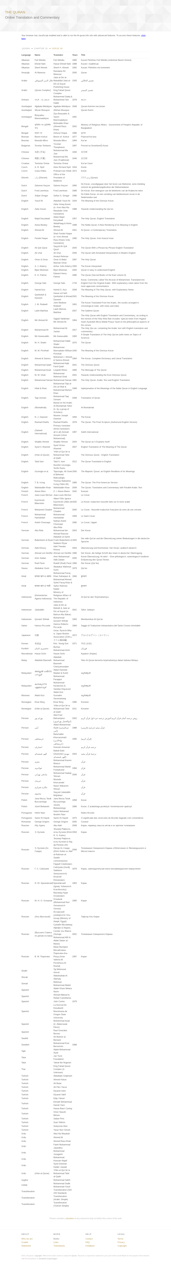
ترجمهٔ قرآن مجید (88, 754)
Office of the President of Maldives (59, 177)
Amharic (25, 100)
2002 (74, 126)
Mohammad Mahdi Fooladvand (62, 768)
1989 (74, 190)
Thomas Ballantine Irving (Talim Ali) (62, 482)
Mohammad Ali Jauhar (60, 330)
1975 (74, 818)
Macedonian (27, 653)
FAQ (88, 1242)
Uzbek (24, 1185)
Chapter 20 (40, 48)
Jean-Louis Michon (43, 495)
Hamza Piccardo (42, 625)
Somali (24, 983)
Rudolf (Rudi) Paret (62, 563)
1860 (74, 185)
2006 (74, 253)
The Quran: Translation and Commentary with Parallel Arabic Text (111, 487)
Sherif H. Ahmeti (61, 67)
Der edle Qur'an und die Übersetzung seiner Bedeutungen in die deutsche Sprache (115, 540)
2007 (74, 311)
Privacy (121, 1242)
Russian (25, 825)
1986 (74, 133)
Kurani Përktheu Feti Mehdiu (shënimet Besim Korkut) (106, 60)
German (25, 530)
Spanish (25, 990)
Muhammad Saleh (61, 1180)
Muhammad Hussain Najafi (60, 1159)
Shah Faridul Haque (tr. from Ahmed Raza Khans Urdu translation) (62, 238)
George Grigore (42, 822)
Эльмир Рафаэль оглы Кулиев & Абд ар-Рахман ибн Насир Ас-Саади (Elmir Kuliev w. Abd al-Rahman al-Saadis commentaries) (62, 849)
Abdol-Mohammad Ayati (61, 1051)
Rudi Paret (40, 563)
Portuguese (26, 813)
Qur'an (84, 568)
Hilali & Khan (41, 388)
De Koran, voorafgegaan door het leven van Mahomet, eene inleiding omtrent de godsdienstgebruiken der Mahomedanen (113, 185)
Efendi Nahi (40, 64)
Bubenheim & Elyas (44, 540)
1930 (74, 350)
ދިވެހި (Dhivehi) (41, 177)
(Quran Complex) (43, 90)
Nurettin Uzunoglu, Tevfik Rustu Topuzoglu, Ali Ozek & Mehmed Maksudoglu (62, 471)
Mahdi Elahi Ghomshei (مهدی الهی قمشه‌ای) (61, 753)
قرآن (83, 762)
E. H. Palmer (41, 275)
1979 (74, 568)
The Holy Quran (88, 259)
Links (55, 1242)
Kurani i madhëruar (90, 64)
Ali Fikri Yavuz (60, 1087)
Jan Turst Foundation (58, 1057)
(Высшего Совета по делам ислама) (43, 934)
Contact (89, 1239)
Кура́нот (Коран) (89, 653)
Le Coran (85, 495)
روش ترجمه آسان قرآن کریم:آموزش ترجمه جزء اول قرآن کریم (109, 718)
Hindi (23, 576)
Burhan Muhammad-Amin (61, 648)
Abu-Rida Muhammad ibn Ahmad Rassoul (60, 530)
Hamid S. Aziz (60, 290)
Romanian (26, 822)
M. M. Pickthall (42, 350)
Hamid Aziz (40, 290)
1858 (74, 800)
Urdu (23, 1133)
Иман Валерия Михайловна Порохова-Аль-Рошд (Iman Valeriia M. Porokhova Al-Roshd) (60, 956)
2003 (74, 442)
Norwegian (26, 702)
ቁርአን (83, 100)
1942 (74, 491)
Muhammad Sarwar (44, 380)
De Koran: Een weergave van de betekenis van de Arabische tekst (112, 190)
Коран (84, 832)
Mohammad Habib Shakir (61, 342)
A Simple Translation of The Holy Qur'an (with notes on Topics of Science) (111, 336)
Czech (24, 167)
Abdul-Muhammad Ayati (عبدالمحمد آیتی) (61, 727)
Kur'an (84, 140)
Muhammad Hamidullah (40, 516)
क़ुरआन (84, 576)
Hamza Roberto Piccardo (60, 626)
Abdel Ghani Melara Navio (62, 990)
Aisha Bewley (41, 225)
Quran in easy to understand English (98, 270)
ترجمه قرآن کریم (88, 747)
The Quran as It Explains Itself (95, 442)
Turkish (24, 1076)
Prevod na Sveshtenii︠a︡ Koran (94, 145)
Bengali (24, 126)
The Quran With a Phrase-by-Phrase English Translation (107, 248)
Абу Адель (40, 825)
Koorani (84, 491)
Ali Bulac (57, 1083)
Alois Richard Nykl (62, 167)
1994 (74, 140)
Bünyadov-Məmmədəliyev (42, 117)
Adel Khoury (40, 548)
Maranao (25, 695)
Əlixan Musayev (42, 110)
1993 (74, 336)
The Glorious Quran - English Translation (100, 455)
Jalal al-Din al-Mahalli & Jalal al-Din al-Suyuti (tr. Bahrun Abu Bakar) (62, 610)
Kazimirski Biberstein (40, 502)
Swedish (25, 1045)
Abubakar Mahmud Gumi (62, 568)
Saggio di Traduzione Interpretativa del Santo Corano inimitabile (110, 625)
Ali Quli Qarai (41, 248)
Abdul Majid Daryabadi (58, 218)
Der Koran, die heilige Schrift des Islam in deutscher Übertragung (111, 553)
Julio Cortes (59, 1001)
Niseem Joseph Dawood (60, 417)
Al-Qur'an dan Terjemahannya (95, 597)
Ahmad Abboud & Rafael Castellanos (62, 996)
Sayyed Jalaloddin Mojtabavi (61, 794)
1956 (74, 417)
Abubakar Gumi (42, 568)
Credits (24, 1242)
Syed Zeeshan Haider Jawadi (60, 1165)
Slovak (24, 977)
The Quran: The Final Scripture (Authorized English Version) (109, 422)
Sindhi (24, 971)
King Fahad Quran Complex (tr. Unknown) (61, 1069)
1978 (74, 100)
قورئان (84, 648)
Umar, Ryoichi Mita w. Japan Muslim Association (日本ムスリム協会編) (62, 635)
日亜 (37, 635)
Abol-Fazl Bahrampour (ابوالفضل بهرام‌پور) (62, 718)
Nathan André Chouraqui (59, 522)
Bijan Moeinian (41, 270)
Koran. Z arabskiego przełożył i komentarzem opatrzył (106, 806)
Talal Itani (39, 461)
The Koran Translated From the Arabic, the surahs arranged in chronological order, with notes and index (110, 304)
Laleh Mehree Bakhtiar (59, 311)
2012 (74, 461)
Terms (120, 1239)
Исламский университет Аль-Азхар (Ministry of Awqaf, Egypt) (62, 917)
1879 (74, 869)
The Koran (86, 417)
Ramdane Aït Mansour (59, 73)
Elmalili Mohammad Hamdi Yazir (62, 1103)
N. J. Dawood (41, 417)
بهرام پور (39, 718)
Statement (26, 1246)
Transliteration (28, 1191)
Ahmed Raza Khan (62, 1141)
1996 (74, 195)
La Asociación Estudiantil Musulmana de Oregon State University (60, 1011)
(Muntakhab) (40, 407)
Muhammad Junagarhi (58, 1152)
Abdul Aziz (40, 695)
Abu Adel (57, 825)
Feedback (90, 1246)
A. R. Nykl (39, 167)
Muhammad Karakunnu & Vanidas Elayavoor (62, 685)
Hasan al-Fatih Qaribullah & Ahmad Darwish (62, 296)
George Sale (40, 283)
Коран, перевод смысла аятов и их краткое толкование (108, 825)
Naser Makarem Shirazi (60, 787)
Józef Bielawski (42, 806)
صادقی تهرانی (41, 774)
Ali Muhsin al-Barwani (59, 1038)
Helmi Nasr (40, 813)
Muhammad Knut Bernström (61, 1045)
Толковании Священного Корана (96, 934)
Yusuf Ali (39, 201)
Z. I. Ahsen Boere (61, 491)
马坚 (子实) (40, 152)
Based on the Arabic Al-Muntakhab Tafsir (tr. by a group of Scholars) (62, 408)
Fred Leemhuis (42, 190)
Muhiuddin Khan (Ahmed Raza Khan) (60, 126)
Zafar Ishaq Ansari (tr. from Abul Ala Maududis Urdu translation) (62, 209)
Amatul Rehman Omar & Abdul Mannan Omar (60, 259)
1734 (74, 283)
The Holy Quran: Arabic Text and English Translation (105, 380)
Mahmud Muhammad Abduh (62, 983)
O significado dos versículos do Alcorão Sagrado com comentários (112, 818)
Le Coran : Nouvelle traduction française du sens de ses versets (111, 510)
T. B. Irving (40, 482)
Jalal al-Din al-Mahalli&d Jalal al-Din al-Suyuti (62, 80)
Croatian (25, 163)
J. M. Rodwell (41, 304)
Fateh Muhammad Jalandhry (61, 1146)
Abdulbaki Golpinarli (62, 1076)
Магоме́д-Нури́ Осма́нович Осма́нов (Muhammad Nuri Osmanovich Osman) (61, 901)
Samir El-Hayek (42, 818)
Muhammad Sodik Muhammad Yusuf (61, 1185)
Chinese (25, 152)
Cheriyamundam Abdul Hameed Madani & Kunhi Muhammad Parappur (61, 673)
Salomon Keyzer (42, 185)
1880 (74, 275)
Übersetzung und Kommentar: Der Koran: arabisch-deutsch (108, 548)
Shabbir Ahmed (42, 442)
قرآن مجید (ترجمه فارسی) (93, 728)
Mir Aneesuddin (42, 336)
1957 (74, 218)
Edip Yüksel (59, 1098)
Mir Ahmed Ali (41, 320)
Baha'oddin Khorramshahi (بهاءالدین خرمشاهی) (59, 739)
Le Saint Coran (88, 516)
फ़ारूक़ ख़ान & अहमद (43, 576)
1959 (74, 516)
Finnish (24, 491)
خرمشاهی (39, 739)
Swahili (24, 1038)
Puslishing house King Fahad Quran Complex (61, 90)
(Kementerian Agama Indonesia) (43, 597)
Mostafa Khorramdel (58, 781)
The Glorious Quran (90, 365)
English (24, 201)
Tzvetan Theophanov (59, 145)
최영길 (38, 643)
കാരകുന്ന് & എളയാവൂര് (41, 686)
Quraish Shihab (42, 619)
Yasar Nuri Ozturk (61, 1130)
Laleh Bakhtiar (41, 311)
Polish (24, 800)
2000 (74, 72)
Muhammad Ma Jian (60, 152)
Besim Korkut (41, 137)
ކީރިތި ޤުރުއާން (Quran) (89, 177)
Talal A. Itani (59, 461)
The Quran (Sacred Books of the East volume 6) (103, 275)
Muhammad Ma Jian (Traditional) (61, 158)
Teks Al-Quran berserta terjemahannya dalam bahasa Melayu (109, 660)
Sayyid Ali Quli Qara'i (60, 248)
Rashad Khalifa (42, 422)
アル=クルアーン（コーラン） (95, 635)
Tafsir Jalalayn (88, 610)
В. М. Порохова (42, 956)
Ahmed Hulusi (59, 1079)
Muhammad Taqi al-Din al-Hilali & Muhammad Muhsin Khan (62, 388)
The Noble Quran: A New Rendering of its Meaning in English (109, 225)
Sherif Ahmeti (41, 67)
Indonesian (26, 597)
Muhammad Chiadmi (58, 510)
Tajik (23, 1051)
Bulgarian (25, 145)
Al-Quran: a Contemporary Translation (99, 230)
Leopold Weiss (60, 370)
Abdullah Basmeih (43, 660)
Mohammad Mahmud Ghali (60, 375)
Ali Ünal (57, 253)
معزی (37, 762)
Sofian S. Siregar (61, 195)
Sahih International (89, 432)
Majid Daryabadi (42, 218)
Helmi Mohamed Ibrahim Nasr (61, 813)
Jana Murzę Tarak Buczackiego (61, 800)
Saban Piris (58, 1118)
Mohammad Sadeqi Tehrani (62, 775)
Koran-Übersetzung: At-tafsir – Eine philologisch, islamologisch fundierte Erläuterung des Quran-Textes (115, 558)
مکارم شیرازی (41, 787)
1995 (74, 739)
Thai (23, 1069)
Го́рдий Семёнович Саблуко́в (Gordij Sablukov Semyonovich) (62, 869)
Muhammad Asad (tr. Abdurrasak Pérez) (61, 1024)
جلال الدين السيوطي (44, 80)
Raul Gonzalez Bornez (60, 1032)
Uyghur (24, 1180)
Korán (84, 167)
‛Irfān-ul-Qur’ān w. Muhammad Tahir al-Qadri (61, 454)
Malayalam (26, 673)
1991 (74, 117)
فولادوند (38, 768)
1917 (74, 330)
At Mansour (40, 72)
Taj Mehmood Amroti (59, 971)
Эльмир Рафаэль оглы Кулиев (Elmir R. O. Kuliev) (62, 832)
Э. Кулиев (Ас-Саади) (42, 850)
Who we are (27, 1239)
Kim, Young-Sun (60, 643)
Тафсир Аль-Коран (90, 916)
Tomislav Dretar (42, 163)
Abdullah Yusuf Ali (61, 201)
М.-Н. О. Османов (43, 900)
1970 (74, 342)
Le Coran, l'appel (89, 522)
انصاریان (38, 747)
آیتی (36, 728)
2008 (74, 106)
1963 (74, 883)
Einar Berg (40, 702)
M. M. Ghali (40, 375)
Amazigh (25, 72)
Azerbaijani (26, 106)
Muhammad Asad (43, 370)
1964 (74, 320)
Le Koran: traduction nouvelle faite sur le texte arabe (105, 502)
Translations (59, 1246)
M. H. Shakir (40, 342)
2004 (74, 548)
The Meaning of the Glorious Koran (97, 201)
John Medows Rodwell (59, 304)
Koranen (85, 702)
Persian (25, 718)
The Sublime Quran (90, 311)
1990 (74, 238)
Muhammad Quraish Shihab (60, 619)
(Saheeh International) (41, 432)
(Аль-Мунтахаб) (42, 916)
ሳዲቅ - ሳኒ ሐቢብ (42, 100)
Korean (24, 643)
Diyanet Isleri (59, 1091)
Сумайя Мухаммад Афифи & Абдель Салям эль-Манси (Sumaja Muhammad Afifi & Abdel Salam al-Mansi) (62, 934)
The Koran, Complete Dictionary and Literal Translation (106, 358)
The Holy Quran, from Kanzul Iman (97, 238)
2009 (74, 290)
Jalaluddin (39, 610)
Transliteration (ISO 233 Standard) (62, 1191)
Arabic (24, 80)
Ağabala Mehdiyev (43, 106)
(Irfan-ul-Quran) (42, 455)
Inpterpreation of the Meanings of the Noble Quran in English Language (114, 388)
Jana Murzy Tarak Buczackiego (43, 800)
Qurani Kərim (87, 110)
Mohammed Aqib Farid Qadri (61, 365)
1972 (74, 171)
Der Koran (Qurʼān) (90, 563)
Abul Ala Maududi (61, 1133)
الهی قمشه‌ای (41, 754)
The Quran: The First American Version (99, 482)
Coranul (84, 822)
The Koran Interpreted (91, 266)
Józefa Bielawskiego (59, 806)
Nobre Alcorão (87, 813)
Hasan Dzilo (40, 653)
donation (70, 1218)
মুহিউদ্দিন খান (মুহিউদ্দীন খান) (43, 126)
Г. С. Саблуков (42, 869)
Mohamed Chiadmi (43, 510)
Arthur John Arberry (62, 266)
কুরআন (83, 133)
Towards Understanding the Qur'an (97, 209)
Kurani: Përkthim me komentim (95, 67)
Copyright (122, 1246)
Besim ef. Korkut (61, 137)
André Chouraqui (42, 522)
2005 (74, 248)
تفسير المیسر (87, 90)
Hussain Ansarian (61, 747)
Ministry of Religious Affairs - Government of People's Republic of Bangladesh (111, 126)
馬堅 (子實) (40, 158)
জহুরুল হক (38, 133)
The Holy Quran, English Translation (98, 218)
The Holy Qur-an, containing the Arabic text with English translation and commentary (114, 330)
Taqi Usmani (40, 398)
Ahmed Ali (39, 230)
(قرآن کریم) (86, 739)
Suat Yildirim (59, 1122)
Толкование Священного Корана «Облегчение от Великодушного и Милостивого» (113, 850)
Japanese (25, 635)
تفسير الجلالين (87, 80)
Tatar (23, 1057)
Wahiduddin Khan (43, 487)
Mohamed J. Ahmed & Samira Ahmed (62, 358)
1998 (74, 1045)
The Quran (86, 342)
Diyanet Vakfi (59, 1094)
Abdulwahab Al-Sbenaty (60, 977)
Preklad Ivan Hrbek (62, 171)
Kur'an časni (87, 163)
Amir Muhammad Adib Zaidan (61, 558)
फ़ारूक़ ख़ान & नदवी (42, 586)
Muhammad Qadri (43, 365)
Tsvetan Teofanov (43, 145)
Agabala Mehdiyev (62, 106)
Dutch (24, 185)
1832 (74, 502)
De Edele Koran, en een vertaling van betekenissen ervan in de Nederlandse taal (110, 196)
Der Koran (86, 530)
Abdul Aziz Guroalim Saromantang (59, 695)
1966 (74, 563)
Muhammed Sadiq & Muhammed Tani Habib (62, 99)
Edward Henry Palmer (60, 275)
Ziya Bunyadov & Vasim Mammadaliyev (61, 116)
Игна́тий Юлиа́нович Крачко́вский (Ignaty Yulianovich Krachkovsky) (62, 883)
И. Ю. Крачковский (44, 883)
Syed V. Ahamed (42, 447)
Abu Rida (39, 530)
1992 (74, 67)
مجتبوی (38, 794)
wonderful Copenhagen (48, 1259)
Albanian (25, 60)
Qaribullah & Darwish (40, 296)
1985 (74, 60)
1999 (74, 225)
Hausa (24, 568)
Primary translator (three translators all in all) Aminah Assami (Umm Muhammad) (61, 432)
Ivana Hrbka (40, 171)
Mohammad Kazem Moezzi (62, 762)
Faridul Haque (41, 238)
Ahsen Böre (40, 491)
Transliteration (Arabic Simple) (60, 1198)
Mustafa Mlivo (41, 140)
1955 (74, 266)
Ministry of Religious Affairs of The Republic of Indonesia (62, 597)
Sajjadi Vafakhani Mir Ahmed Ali (61, 320)
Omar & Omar (41, 259)
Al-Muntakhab (87, 407)
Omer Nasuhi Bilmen (59, 1113)
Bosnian (25, 137)
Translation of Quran (90, 398)
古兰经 (84, 152)
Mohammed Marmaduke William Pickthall (62, 350)
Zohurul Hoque (60, 133)
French (24, 495)
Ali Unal (38, 253)
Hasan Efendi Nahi (62, 64)
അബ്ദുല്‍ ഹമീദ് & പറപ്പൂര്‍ (43, 673)
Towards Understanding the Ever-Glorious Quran (103, 375)
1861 (74, 304)
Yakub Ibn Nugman (62, 1062)
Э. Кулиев (40, 832)
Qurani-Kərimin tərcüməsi (93, 106)
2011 (74, 708)
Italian (24, 625)
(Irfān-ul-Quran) (42, 708)
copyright (38, 1256)
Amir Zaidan (40, 558)
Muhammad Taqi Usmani (61, 398)
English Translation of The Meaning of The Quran (104, 447)
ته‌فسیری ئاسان (41, 648)
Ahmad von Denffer (44, 553)
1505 (74, 80)
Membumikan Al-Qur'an (92, 619)
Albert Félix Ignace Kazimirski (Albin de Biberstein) (62, 501)
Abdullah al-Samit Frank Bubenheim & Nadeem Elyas (62, 540)
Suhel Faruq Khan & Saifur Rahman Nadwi (62, 585)
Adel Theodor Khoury (59, 548)
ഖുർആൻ (86, 673)
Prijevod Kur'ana (88, 137)
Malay (24, 660)
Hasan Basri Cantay (62, 1108)
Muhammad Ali (41, 330)
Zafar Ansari (40, 209)
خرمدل (38, 781)
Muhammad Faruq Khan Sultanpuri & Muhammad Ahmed (62, 576)
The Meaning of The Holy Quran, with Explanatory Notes (107, 290)
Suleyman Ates (60, 1126)
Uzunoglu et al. (42, 471)
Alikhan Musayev (61, 110)
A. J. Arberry (41, 266)
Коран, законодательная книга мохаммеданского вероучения (110, 869)
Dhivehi (24, 177)
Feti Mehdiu (40, 60)
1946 (74, 152)
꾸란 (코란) (86, 643)
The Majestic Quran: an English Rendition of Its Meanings (108, 471)
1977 (74, 137)
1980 (74, 370)
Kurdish (25, 648)
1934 (74, 167)
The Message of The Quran (94, 370)
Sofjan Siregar (41, 195)
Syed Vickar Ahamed (59, 447)
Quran (26, 48)
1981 (74, 380)
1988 (74, 64)
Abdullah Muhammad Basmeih (58, 660)
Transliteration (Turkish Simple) (61, 1204)
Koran (84, 800)
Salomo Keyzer (60, 185)
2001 (74, 230)
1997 (74, 145)
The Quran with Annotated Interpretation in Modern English (108, 253)
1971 (74, 643)
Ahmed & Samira (42, 358)
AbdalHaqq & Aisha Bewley (62, 225)
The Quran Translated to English (96, 461)
